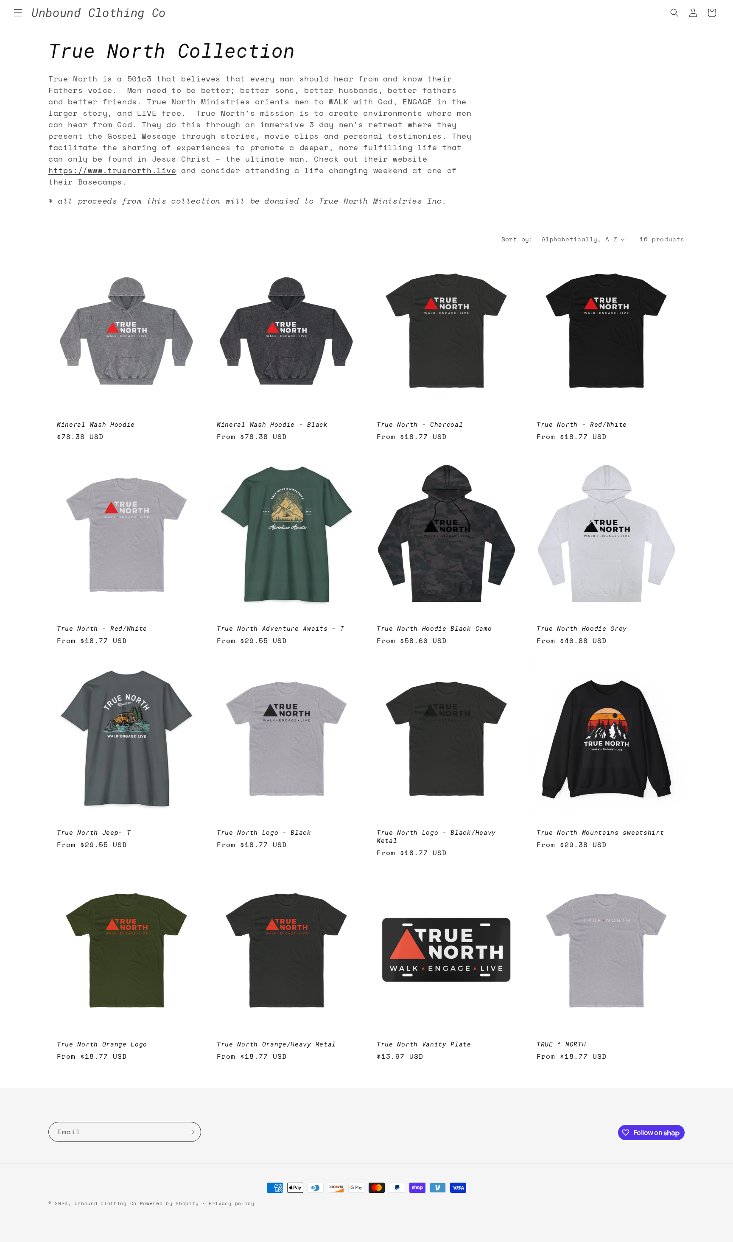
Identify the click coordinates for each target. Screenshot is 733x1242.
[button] (17, 12)
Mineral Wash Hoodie (96, 424)
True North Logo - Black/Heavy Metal (436, 836)
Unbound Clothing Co (106, 1203)
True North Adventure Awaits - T (280, 628)
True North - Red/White (582, 424)
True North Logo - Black (264, 832)
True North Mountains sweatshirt (600, 832)
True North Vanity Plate (424, 1044)
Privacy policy (232, 1203)
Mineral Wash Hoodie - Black (272, 424)
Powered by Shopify (169, 1203)
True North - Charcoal (420, 424)
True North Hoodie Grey (582, 628)
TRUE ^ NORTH (561, 1044)
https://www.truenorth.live (112, 170)
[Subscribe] (191, 1132)
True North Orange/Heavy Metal (276, 1044)
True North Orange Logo (102, 1044)
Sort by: (517, 239)
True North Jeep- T (94, 832)
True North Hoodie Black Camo (434, 628)
